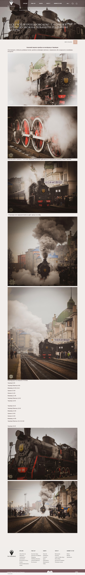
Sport (44, 558)
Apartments (69, 557)
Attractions (21, 555)
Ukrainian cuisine (59, 562)
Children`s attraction (35, 558)
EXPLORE (25, 3)
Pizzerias (57, 555)
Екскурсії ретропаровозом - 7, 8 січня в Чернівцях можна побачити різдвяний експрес (37, 10)
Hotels (68, 554)
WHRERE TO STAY (58, 3)
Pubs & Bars (57, 558)
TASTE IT (48, 3)
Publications (15, 10)
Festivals (45, 554)
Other (44, 563)
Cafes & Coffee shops (59, 557)
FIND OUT (33, 3)
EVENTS (41, 3)
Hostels (68, 555)
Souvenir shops (34, 554)
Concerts (45, 557)
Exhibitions (45, 555)
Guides (21, 562)
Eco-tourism (34, 562)
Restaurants (57, 554)
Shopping (33, 557)
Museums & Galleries (36, 555)
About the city (22, 554)
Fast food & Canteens (59, 560)
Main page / (10, 10)
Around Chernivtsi (35, 560)
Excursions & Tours (23, 560)
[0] (72, 3)
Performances (46, 562)
